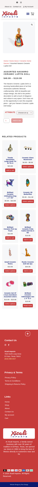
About (7, 408)
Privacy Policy (10, 378)
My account (9, 415)
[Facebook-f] (9, 345)
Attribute (10, 112)
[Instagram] (21, 2)
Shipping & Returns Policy (15, 384)
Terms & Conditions (12, 381)
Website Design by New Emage (19, 484)
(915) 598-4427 (10, 359)
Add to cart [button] (10, 170)
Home (6, 61)
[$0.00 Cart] (32, 13)
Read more (28, 305)
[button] (28, 13)
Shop (7, 405)
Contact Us (9, 412)
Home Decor (14, 61)
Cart (6, 418)
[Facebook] (17, 2)
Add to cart (17, 120)
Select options (28, 167)
